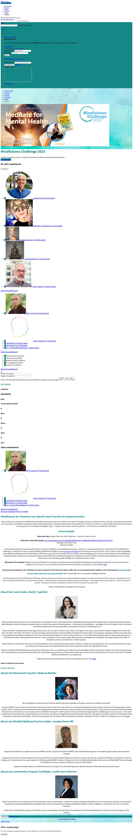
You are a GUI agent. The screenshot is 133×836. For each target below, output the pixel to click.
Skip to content (5, 1)
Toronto (75, 551)
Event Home (8, 6)
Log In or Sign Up (6, 3)
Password (7, 53)
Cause (6, 13)
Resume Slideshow (8, 668)
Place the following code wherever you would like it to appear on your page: (29, 380)
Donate (7, 14)
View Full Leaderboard (9, 290)
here (105, 564)
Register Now (13, 816)
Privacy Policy (5, 821)
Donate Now (4, 816)
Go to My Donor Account (7, 19)
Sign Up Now (8, 46)
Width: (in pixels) (7, 373)
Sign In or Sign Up (10, 37)
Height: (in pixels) (7, 376)
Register (6, 8)
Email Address (9, 51)
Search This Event (23, 21)
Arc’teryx (68, 551)
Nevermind (4, 834)
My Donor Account (18, 49)
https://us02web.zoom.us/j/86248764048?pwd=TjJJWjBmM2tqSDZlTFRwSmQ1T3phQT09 (78, 540)
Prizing (6, 9)
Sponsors (7, 11)
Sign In (17, 65)
